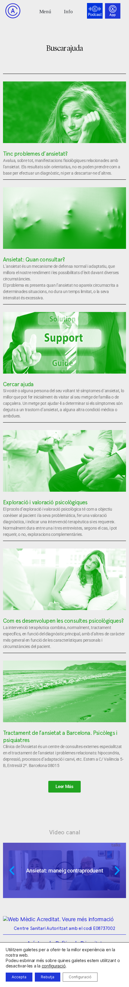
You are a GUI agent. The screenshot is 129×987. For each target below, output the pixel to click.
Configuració (80, 977)
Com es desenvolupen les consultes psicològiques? (63, 620)
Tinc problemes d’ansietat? (35, 153)
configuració (54, 965)
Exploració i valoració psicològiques (45, 502)
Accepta (19, 977)
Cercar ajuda (18, 384)
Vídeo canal (64, 832)
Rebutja (47, 977)
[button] (45, 11)
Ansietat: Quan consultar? (34, 259)
